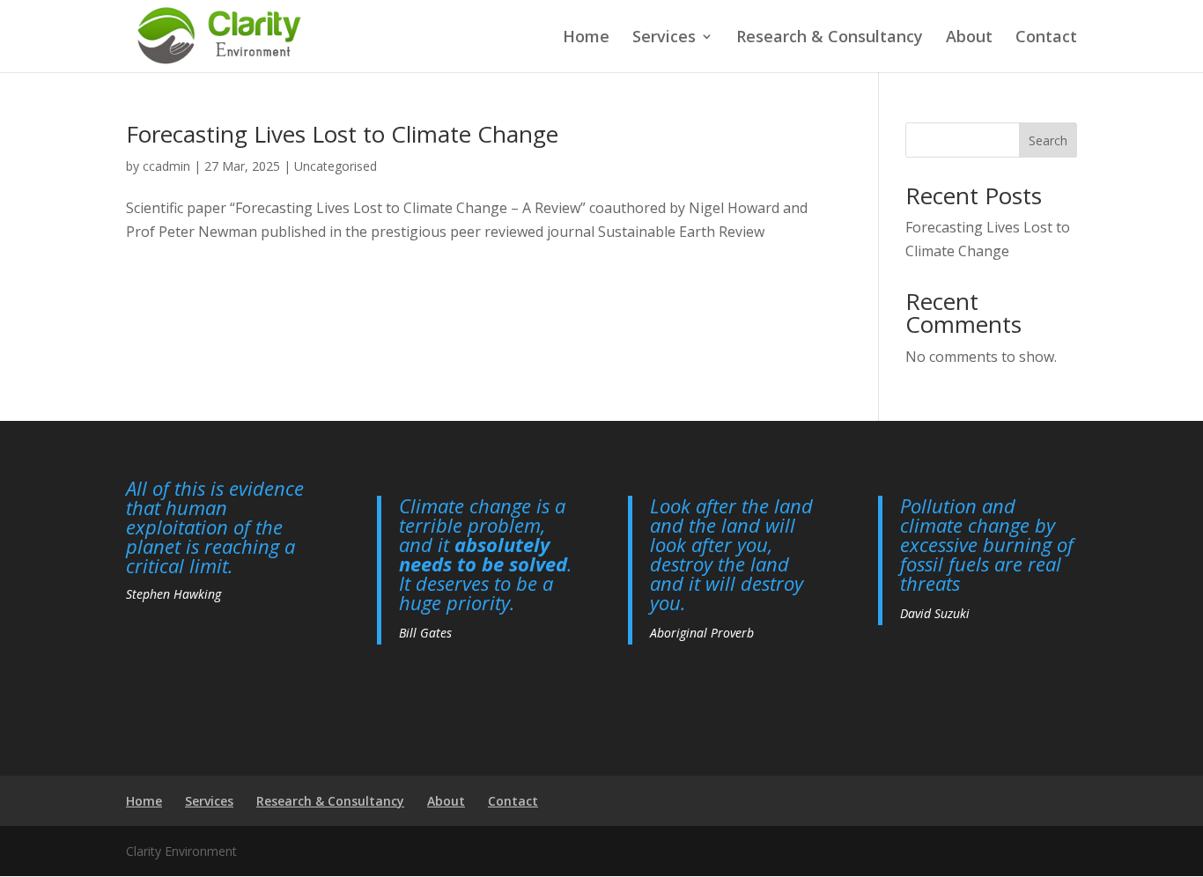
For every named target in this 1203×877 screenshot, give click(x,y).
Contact (1046, 38)
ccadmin (166, 166)
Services (664, 38)
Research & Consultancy (829, 38)
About (969, 38)
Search (1048, 140)
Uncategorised (335, 166)
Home (586, 38)
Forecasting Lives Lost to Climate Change (342, 134)
